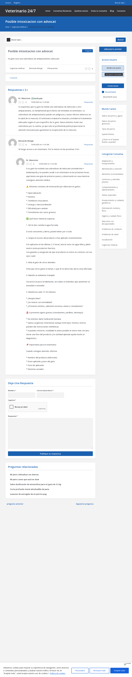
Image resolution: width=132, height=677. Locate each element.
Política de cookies (57, 673)
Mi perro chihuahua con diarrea (24, 474)
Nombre (12, 390)
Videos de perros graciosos (109, 122)
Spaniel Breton (108, 134)
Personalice (80, 670)
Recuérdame (110, 92)
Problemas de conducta (112, 229)
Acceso (8, 3)
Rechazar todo (99, 670)
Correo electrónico (45, 390)
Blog (112, 11)
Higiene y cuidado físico (111, 216)
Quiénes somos (81, 11)
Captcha (12, 400)
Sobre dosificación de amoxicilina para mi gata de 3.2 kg (35, 484)
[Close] (127, 664)
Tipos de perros (108, 129)
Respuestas (52, 68)
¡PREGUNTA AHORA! (113, 49)
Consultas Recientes (62, 11)
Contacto (121, 11)
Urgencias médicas (19, 27)
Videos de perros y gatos (112, 116)
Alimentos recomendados (112, 174)
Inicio (48, 11)
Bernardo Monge (36, 68)
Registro (17, 3)
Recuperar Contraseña (114, 74)
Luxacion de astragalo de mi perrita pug (28, 494)
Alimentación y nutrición (112, 169)
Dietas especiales (109, 195)
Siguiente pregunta (85, 504)
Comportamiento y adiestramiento (110, 188)
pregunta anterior (15, 504)
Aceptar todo (119, 670)
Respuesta (88, 102)
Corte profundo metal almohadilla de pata (29, 489)
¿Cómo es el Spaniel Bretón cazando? (110, 140)
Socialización (107, 239)
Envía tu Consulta (99, 11)
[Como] (86, 68)
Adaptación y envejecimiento (108, 162)
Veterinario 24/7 (20, 11)
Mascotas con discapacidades (108, 222)
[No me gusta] (89, 68)
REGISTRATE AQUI (110, 97)
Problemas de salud (110, 234)
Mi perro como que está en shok (24, 479)
